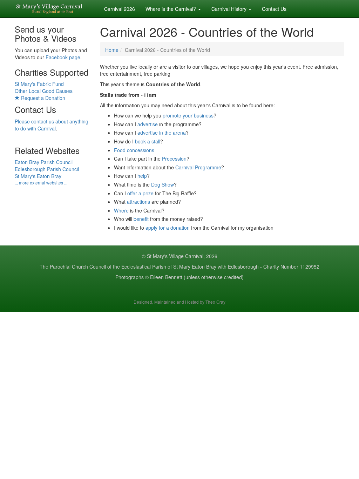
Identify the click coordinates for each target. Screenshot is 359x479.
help (142, 175)
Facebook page (63, 57)
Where (121, 210)
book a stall (147, 141)
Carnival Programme (198, 167)
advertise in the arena (161, 132)
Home (111, 49)
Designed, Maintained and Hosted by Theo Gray (179, 302)
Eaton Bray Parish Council (44, 162)
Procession (174, 158)
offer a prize (140, 193)
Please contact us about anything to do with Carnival (51, 125)
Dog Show (162, 184)
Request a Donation (42, 97)
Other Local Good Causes (44, 90)
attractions (138, 201)
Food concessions (134, 150)
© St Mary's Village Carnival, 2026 (179, 255)
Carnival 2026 (119, 8)
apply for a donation (167, 227)
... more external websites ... (41, 182)
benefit (141, 218)
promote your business (188, 115)
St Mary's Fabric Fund (39, 83)
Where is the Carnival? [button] (171, 8)
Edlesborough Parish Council (47, 169)
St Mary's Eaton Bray (38, 176)
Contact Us (274, 8)
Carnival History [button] (229, 8)
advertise (147, 124)
